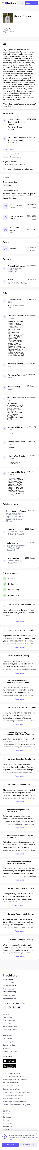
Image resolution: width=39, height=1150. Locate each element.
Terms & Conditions (10, 1026)
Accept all (10, 1145)
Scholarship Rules (9, 1042)
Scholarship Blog (9, 1045)
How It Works (7, 1017)
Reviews (6, 1129)
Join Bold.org (31, 3)
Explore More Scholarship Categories (16, 1105)
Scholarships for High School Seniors (16, 1092)
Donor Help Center (10, 1029)
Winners (6, 1048)
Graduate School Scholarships (14, 1076)
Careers (6, 1120)
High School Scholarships (12, 1098)
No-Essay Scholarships (11, 1083)
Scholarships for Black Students (14, 1101)
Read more (19, 622)
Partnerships (7, 1126)
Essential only (28, 1145)
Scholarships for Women (11, 1089)
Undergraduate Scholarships (13, 1095)
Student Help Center (10, 1051)
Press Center (7, 1123)
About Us (6, 1114)
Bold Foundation (9, 1020)
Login (21, 3)
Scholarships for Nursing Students (15, 1079)
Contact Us (7, 1117)
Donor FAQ (7, 1023)
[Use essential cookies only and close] (36, 1133)
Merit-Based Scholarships (12, 1086)
